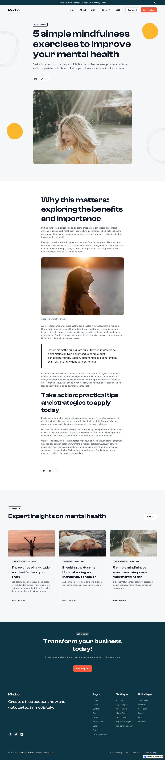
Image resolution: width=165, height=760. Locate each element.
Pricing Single (121, 713)
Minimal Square (27, 752)
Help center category (124, 726)
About (83, 10)
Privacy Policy (116, 752)
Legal (95, 726)
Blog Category (122, 704)
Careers (96, 717)
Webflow (49, 752)
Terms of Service (132, 752)
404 (140, 717)
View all (150, 516)
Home (72, 10)
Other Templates (100, 734)
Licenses (142, 704)
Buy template (82, 668)
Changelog (142, 709)
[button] (105, 9)
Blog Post (119, 700)
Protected (142, 721)
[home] (14, 9)
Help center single (123, 721)
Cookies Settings (150, 752)
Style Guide (143, 700)
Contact (96, 709)
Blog (93, 10)
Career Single (121, 709)
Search (141, 713)
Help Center (98, 721)
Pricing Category (123, 717)
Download (97, 730)
